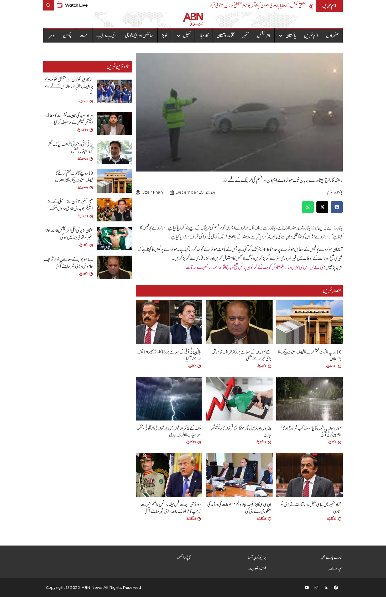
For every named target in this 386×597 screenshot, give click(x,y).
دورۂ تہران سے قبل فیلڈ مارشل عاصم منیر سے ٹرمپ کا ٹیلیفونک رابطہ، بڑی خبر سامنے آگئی (171, 508)
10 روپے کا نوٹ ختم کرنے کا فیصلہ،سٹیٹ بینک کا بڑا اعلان (309, 355)
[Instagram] (316, 587)
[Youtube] (306, 587)
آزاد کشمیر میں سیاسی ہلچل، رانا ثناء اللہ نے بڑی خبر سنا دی (310, 508)
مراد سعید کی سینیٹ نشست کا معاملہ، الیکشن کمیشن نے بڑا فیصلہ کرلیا (68, 119)
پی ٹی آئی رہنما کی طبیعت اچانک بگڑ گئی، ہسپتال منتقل (70, 147)
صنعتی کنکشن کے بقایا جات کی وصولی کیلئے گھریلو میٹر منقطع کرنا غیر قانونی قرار (257, 6)
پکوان (67, 36)
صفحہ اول (332, 36)
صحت (84, 36)
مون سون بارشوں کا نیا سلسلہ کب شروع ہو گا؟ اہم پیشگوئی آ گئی (310, 431)
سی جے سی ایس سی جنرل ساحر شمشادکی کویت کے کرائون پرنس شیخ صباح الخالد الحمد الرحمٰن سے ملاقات (255, 267)
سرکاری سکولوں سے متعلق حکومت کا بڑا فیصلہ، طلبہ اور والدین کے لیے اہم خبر (68, 87)
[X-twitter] (326, 587)
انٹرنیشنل (263, 36)
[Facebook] (336, 587)
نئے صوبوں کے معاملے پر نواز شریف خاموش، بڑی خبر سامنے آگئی (240, 355)
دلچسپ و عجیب (106, 36)
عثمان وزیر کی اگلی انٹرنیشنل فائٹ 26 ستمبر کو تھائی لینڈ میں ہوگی (69, 234)
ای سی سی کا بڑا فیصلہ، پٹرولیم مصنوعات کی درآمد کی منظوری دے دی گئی (239, 508)
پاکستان (290, 36)
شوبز (164, 36)
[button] (337, 207)
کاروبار (203, 36)
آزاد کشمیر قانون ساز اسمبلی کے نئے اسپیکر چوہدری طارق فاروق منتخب (70, 205)
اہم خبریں (311, 36)
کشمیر (245, 36)
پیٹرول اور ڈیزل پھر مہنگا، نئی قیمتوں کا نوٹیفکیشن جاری (241, 431)
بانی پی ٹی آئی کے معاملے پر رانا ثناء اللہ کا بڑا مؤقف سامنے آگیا (169, 355)
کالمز (52, 36)
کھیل (187, 36)
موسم (330, 192)
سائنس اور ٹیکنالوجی (139, 36)
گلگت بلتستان (225, 36)
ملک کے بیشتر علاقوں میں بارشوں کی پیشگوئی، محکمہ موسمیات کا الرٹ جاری (169, 431)
